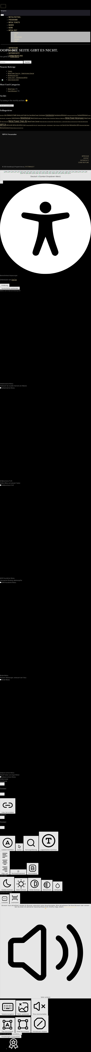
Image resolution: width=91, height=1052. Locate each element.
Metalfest (17, 118)
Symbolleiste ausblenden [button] (10, 288)
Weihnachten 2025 (74, 125)
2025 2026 (2, 115)
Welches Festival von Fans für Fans (16, 127)
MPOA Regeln (18, 37)
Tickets (10, 71)
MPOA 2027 (13, 30)
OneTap (14, 280)
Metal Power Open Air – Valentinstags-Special (21, 73)
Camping (16, 39)
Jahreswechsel (8, 118)
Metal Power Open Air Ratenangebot (46, 121)
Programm (13, 20)
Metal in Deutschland (51, 118)
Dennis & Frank (11, 115)
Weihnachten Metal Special (84, 125)
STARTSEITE (14, 57)
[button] (1, 182)
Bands (11, 25)
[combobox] (45, 175)
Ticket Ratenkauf (50, 125)
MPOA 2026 (16, 125)
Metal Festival (34, 118)
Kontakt (86, 158)
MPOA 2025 (10, 125)
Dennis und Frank (22, 115)
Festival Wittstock (82, 115)
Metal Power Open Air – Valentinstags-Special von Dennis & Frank (66, 121)
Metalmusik (62, 118)
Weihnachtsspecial (5, 128)
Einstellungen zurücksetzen (11, 1037)
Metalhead (40, 118)
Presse (16, 33)
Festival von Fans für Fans (72, 115)
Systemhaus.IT (29, 167)
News (11, 28)
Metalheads (44, 118)
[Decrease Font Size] (2, 794)
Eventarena (50, 115)
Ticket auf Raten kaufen (42, 125)
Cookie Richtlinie (83, 162)
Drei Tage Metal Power (32, 115)
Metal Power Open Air (18, 121)
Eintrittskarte (42, 115)
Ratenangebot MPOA (30, 125)
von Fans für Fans (64, 125)
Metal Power (11, 89)
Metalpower (79, 118)
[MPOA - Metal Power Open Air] (2, 82)
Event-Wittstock (12, 91)
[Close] (2, 15)
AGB (15, 35)
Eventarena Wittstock (60, 115)
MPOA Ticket (22, 125)
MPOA (3, 124)
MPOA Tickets (14, 22)
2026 (5, 115)
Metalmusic (57, 118)
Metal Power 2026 (5, 121)
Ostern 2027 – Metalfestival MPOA (17, 77)
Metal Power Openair (34, 121)
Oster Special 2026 (13, 80)
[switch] (7, 388)
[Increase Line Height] (2, 817)
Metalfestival (15, 17)
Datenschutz (84, 160)
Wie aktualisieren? (70, 907)
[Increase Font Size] (2, 784)
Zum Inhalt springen (6, 1034)
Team (16, 41)
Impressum (85, 156)
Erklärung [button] (5, 285)
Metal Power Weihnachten (83, 121)
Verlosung (58, 125)
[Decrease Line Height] (2, 827)
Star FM (35, 125)
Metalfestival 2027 (13, 75)
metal (13, 118)
